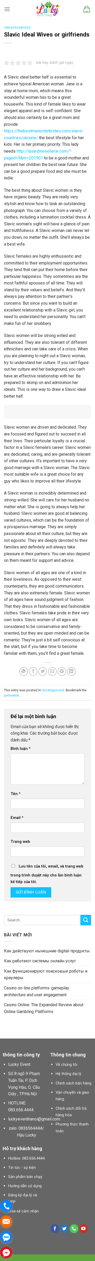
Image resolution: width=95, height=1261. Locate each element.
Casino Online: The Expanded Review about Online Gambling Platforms (43, 1008)
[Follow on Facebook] (54, 1228)
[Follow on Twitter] (64, 1228)
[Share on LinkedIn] (71, 671)
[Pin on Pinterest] (62, 671)
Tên (16, 794)
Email (17, 818)
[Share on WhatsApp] (23, 671)
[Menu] (7, 9)
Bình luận (21, 748)
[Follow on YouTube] (83, 1228)
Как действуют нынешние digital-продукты (47, 950)
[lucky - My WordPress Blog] (47, 9)
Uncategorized (17, 27)
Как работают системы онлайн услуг (40, 960)
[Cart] (87, 9)
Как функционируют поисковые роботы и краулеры (45, 974)
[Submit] (85, 920)
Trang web (20, 841)
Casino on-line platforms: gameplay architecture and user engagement (36, 991)
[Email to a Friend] (52, 671)
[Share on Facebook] (33, 671)
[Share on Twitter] (42, 671)
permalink (11, 695)
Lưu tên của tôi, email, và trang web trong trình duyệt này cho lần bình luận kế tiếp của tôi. (47, 874)
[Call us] (74, 1228)
